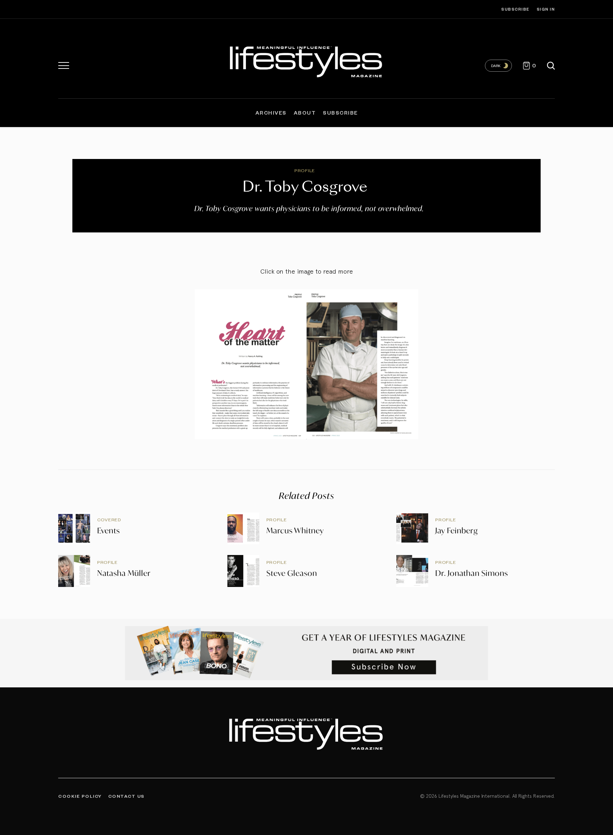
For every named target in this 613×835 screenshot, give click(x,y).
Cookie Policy (80, 796)
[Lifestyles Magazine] (306, 60)
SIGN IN (546, 9)
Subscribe (515, 9)
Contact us (126, 796)
